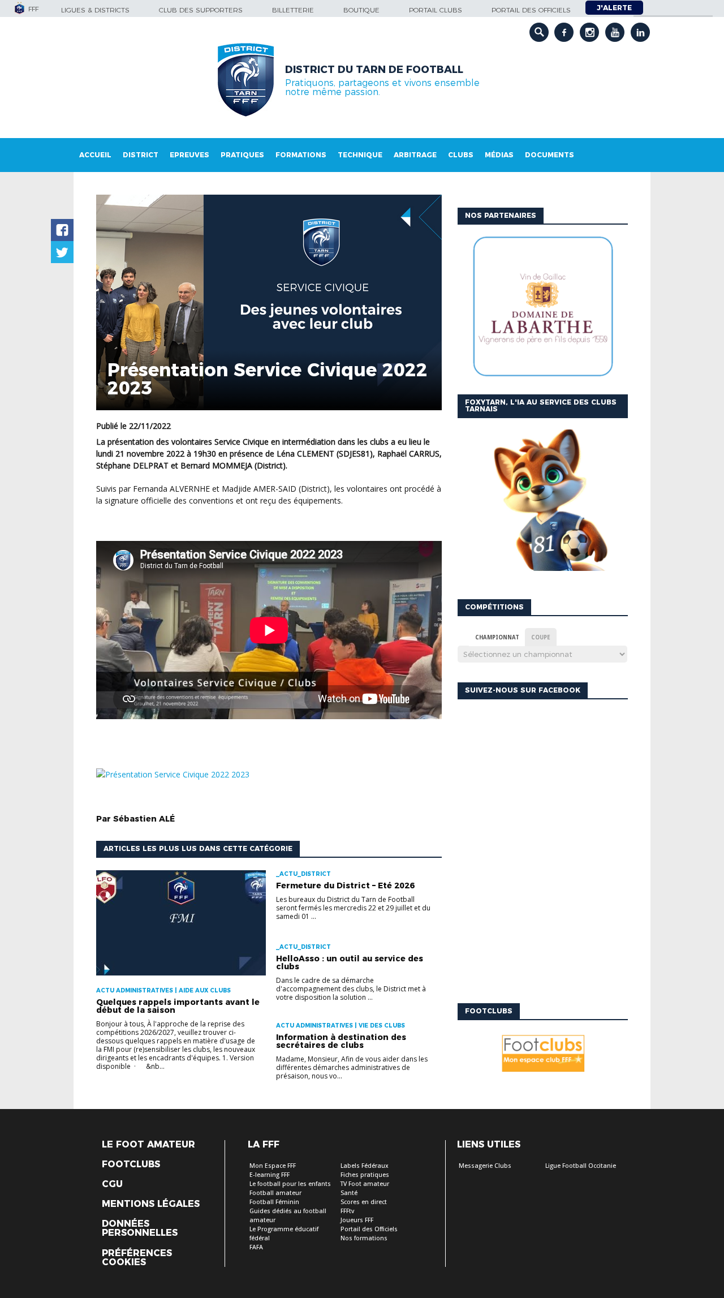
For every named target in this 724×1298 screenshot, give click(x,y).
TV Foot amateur (365, 1184)
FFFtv (347, 1211)
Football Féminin (274, 1202)
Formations (300, 155)
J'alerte (614, 7)
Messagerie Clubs (485, 1166)
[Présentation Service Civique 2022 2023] (172, 774)
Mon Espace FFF (272, 1166)
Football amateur (275, 1193)
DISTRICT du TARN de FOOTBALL (374, 69)
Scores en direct (364, 1202)
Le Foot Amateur (148, 1144)
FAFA (256, 1247)
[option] (479, 309)
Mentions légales (151, 1204)
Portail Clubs (435, 10)
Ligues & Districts (95, 10)
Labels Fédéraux (365, 1166)
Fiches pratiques (365, 1175)
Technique (360, 155)
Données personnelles (140, 1228)
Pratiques (242, 155)
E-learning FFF (269, 1175)
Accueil (95, 155)
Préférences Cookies (137, 1258)
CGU (112, 1184)
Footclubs (131, 1164)
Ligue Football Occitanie (580, 1166)
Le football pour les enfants (290, 1184)
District (140, 155)
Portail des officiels (531, 10)
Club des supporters (201, 10)
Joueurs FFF (357, 1220)
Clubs (460, 155)
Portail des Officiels (369, 1229)
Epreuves (189, 155)
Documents (549, 155)
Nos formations (364, 1238)
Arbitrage (415, 155)
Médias (499, 155)
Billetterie (293, 10)
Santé (349, 1193)
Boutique (361, 10)
